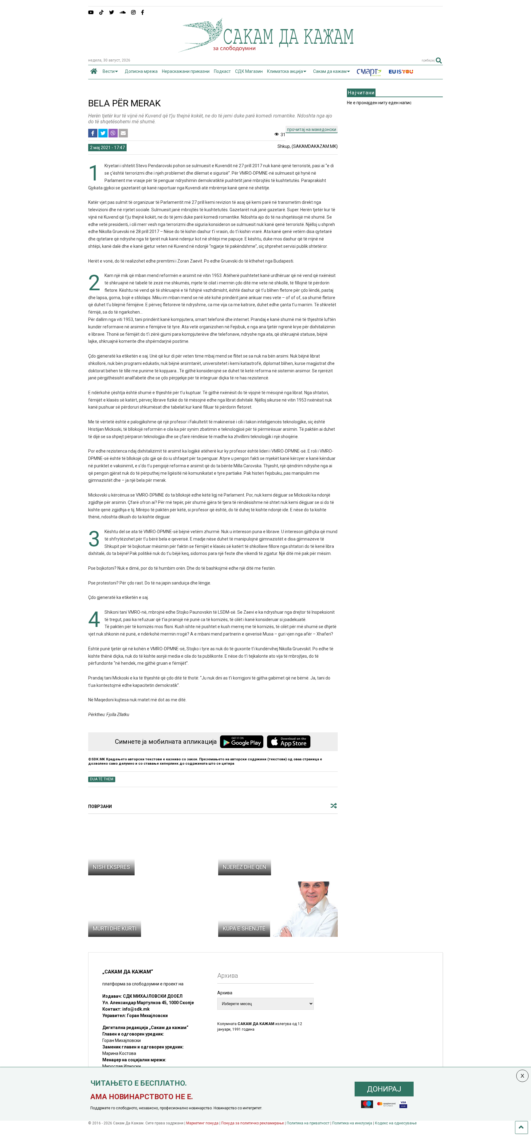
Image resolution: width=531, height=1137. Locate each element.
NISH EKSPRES (111, 867)
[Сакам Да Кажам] (265, 50)
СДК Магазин (249, 71)
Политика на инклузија (352, 1123)
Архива (224, 992)
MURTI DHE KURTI (114, 928)
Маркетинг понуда (202, 1123)
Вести (109, 71)
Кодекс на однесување (396, 1123)
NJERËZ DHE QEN (244, 867)
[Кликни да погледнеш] (148, 847)
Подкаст (222, 71)
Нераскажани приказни (186, 71)
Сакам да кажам (330, 71)
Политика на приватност (308, 1123)
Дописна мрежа (141, 71)
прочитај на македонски (311, 129)
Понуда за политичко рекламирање (252, 1123)
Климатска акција (285, 71)
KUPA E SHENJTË (244, 928)
